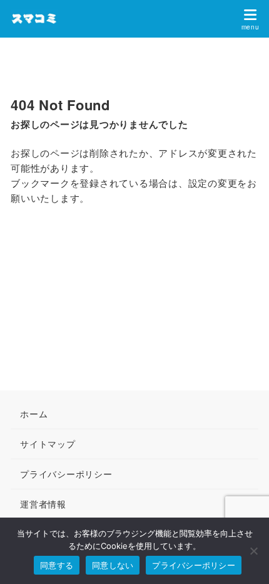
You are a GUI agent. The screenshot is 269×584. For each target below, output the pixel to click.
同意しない (112, 565)
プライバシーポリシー (193, 565)
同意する (56, 565)
